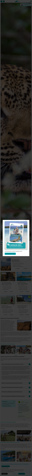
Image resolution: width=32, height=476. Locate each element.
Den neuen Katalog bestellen (10, 253)
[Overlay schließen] (26, 220)
